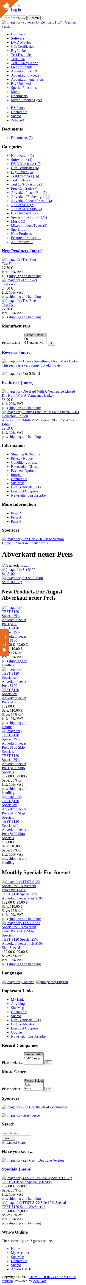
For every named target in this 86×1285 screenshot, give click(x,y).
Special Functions (24, 88)
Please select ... (13, 343)
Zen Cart (17, 120)
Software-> (21, 160)
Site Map (17, 483)
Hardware (18, 34)
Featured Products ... (26, 238)
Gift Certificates (22, 46)
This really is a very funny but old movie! (32, 365)
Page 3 (16, 517)
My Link (17, 999)
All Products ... (22, 242)
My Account (20, 1253)
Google (16, 1032)
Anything (18, 1004)
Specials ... (19, 229)
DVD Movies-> (26, 164)
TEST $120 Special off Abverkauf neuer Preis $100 (14, 696)
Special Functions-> (29, 217)
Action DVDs (21, 1269)
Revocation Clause (24, 466)
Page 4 (16, 521)
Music (15, 92)
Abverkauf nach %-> (29, 192)
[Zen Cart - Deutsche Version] (33, 539)
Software (17, 38)
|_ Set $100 (22, 205)
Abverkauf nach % (24, 71)
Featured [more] (17, 382)
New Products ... (23, 234)
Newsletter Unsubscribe (28, 495)
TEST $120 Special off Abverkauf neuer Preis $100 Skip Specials (14, 829)
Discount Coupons (24, 491)
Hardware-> (22, 155)
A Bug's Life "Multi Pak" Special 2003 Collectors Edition (38, 422)
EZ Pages (18, 108)
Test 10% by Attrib (24, 63)
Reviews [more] (17, 352)
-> (31, 201)
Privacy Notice (22, 458)
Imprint (16, 475)
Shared (16, 116)
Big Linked (19, 51)
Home (6, 543)
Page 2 (16, 513)
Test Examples (21, 55)
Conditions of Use (24, 462)
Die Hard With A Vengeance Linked (28, 395)
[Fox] (35, 339)
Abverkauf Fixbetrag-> (30, 197)
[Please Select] (35, 335)
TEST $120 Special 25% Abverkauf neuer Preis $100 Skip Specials (14, 764)
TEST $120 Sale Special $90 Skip (27, 1182)
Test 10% (18, 59)
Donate (4, 640)
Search (8, 1124)
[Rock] (33, 1089)
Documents (19, 96)
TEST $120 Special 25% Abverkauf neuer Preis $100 (14, 634)
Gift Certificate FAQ (26, 487)
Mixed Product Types (26, 100)
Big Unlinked (21, 83)
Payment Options (23, 471)
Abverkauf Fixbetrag (26, 75)
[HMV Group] (33, 1058)
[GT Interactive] (35, 343)
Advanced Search (15, 1142)
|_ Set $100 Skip (26, 209)
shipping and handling (25, 276)
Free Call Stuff (21, 67)
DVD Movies (21, 42)
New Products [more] (22, 250)
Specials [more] (16, 1169)
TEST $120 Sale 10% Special (23, 1207)
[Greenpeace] (21, 1115)
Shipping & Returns (25, 454)
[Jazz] (33, 1085)
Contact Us (19, 112)
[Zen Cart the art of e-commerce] (35, 1107)
